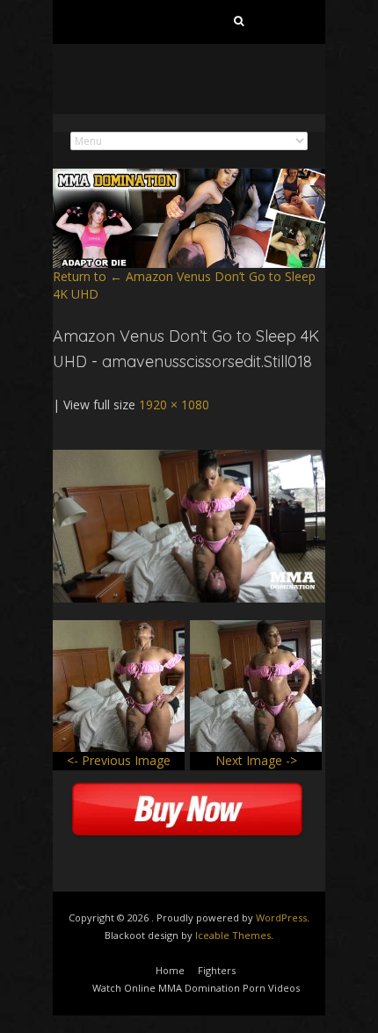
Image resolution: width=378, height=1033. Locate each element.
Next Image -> (256, 760)
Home (170, 970)
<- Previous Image (119, 760)
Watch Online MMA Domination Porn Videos (196, 987)
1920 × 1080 (174, 404)
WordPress (281, 917)
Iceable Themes (233, 935)
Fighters (217, 970)
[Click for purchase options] (189, 458)
